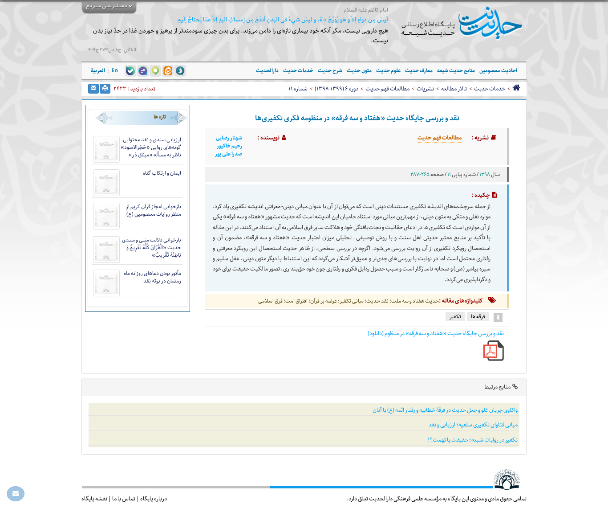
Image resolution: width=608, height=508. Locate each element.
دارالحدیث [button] (267, 70)
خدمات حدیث (489, 88)
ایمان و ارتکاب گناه (162, 173)
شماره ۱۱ (298, 88)
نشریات (425, 88)
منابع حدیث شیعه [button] (456, 70)
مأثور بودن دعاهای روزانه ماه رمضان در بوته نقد (152, 277)
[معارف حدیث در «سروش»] (180, 70)
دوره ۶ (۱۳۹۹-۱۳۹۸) (336, 88)
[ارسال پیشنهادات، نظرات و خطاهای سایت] (15, 493)
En (114, 70)
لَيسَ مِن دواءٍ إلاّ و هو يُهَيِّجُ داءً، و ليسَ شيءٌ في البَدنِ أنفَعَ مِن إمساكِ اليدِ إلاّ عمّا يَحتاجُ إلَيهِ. (282, 20)
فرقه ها (478, 316)
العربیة (98, 70)
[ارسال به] (93, 89)
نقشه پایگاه (94, 498)
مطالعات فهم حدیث (387, 88)
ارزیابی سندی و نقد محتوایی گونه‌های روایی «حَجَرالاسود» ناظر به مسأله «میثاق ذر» (151, 147)
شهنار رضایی (229, 138)
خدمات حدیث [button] (298, 70)
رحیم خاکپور (229, 146)
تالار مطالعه (454, 88)
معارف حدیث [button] (419, 70)
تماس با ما (123, 498)
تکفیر (455, 316)
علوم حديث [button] (388, 70)
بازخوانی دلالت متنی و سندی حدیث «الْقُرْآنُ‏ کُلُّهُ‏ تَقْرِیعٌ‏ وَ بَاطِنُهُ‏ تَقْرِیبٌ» (151, 247)
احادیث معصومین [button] (498, 70)
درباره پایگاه (153, 498)
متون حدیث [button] (359, 70)
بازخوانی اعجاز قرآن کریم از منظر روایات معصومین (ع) (153, 210)
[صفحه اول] (516, 88)
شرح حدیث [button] (330, 70)
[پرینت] (105, 89)
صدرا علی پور (228, 154)
